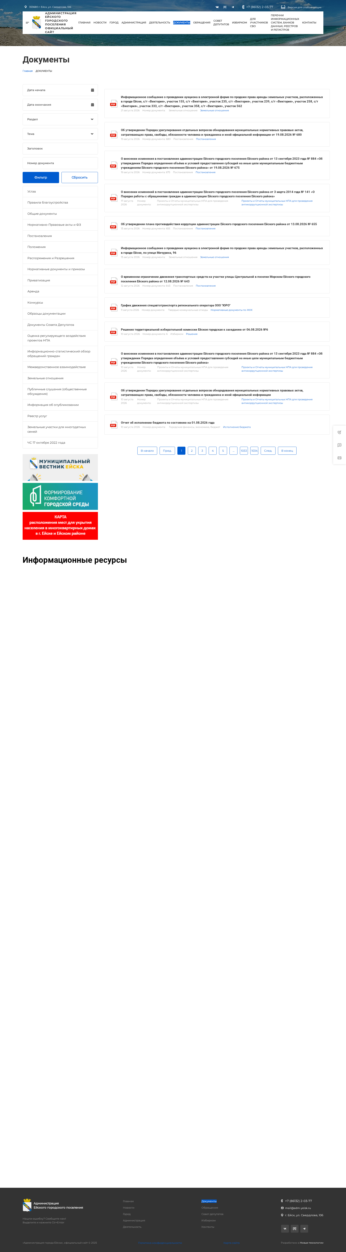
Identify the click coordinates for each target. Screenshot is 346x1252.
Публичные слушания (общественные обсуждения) (57, 391)
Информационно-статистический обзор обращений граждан (58, 353)
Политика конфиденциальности (160, 1242)
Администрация (134, 22)
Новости (100, 22)
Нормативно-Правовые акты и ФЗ (54, 225)
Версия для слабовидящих (304, 7)
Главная (84, 22)
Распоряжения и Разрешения (50, 258)
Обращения (201, 22)
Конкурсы (35, 302)
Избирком (239, 22)
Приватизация (38, 280)
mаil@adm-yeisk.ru (298, 1208)
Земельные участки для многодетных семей (56, 429)
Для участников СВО (259, 22)
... (233, 450)
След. (268, 450)
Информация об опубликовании (53, 405)
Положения (36, 247)
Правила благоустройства (47, 202)
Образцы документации (46, 313)
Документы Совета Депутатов (50, 325)
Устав (31, 191)
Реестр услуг (37, 416)
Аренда (33, 291)
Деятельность (159, 22)
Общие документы (42, 214)
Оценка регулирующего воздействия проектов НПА (56, 338)
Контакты (309, 22)
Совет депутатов (221, 22)
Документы (181, 22)
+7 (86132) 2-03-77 (259, 7)
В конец (287, 450)
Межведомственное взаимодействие (56, 367)
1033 (244, 450)
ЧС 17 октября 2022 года (46, 442)
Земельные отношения (45, 378)
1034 (254, 450)
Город (114, 22)
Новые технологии (311, 1242)
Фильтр (40, 177)
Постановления (39, 236)
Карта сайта (231, 1242)
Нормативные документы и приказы (56, 269)
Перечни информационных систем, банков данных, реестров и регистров (285, 22)
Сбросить (80, 177)
